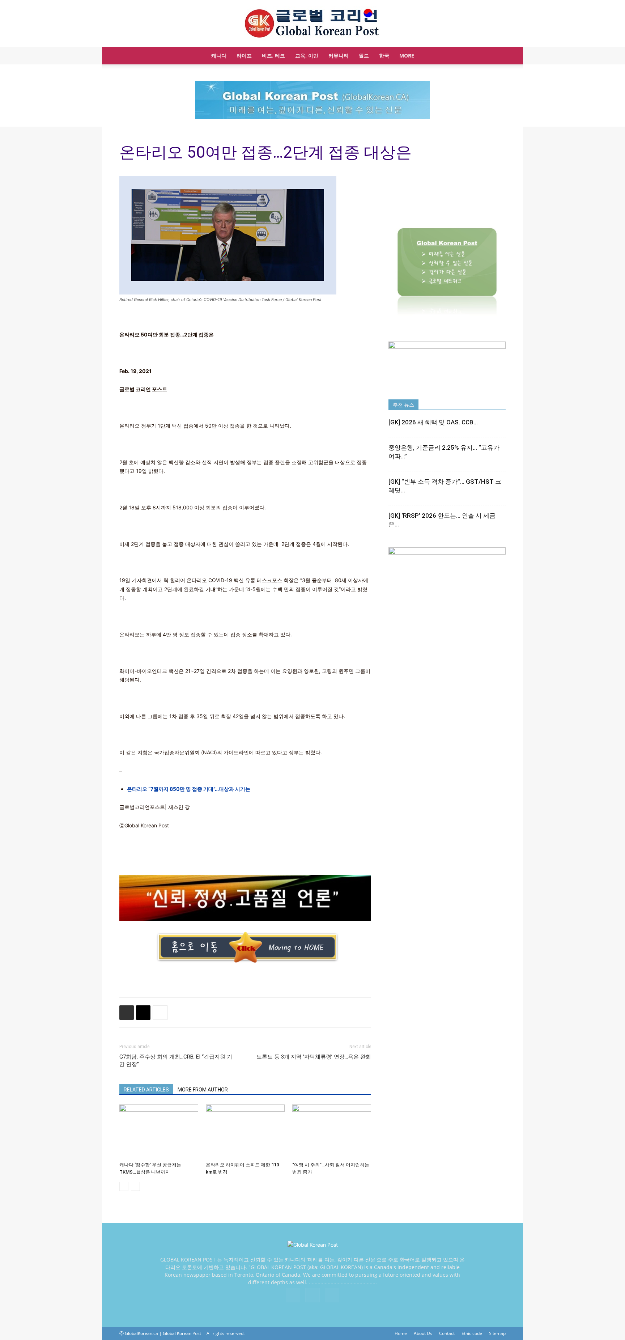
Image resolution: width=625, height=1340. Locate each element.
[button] (497, 56)
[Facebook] (293, 1295)
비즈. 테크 (273, 55)
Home (401, 1333)
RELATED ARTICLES (146, 1090)
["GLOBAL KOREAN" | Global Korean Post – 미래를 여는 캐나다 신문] (312, 24)
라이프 (244, 55)
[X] (312, 1295)
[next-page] (135, 1186)
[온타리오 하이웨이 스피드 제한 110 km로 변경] (245, 1131)
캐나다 (218, 55)
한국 (384, 55)
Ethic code (472, 1333)
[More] (160, 1012)
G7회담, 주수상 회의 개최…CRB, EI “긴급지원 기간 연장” (175, 1060)
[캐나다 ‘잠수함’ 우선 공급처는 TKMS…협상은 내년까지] (158, 1131)
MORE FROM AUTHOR (203, 1090)
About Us (423, 1333)
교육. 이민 (306, 55)
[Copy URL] (143, 1012)
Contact (447, 1333)
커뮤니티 (338, 55)
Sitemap (497, 1333)
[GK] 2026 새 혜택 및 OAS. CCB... (433, 422)
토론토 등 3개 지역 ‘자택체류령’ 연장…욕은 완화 (313, 1056)
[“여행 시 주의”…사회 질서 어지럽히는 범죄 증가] (331, 1131)
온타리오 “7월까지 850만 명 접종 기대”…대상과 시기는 (188, 789)
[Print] (126, 1012)
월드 (364, 55)
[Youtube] (332, 1295)
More (406, 55)
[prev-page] (123, 1186)
